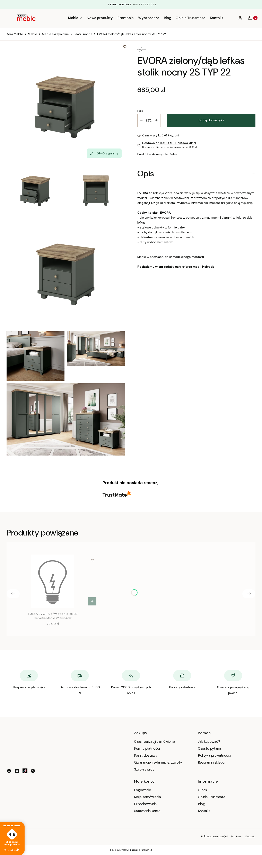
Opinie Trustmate (211, 797)
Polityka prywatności (214, 755)
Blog (201, 804)
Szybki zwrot (144, 769)
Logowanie (142, 790)
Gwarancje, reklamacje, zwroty (158, 762)
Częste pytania (209, 748)
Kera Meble (15, 34)
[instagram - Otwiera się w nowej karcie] (17, 770)
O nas (202, 790)
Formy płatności (147, 748)
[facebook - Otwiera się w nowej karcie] (9, 770)
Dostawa (236, 836)
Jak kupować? (209, 741)
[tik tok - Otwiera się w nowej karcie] (25, 770)
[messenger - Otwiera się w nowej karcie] (32, 770)
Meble (32, 34)
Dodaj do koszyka (211, 120)
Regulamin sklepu (211, 762)
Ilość (140, 110)
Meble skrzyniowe (55, 34)
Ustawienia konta (147, 811)
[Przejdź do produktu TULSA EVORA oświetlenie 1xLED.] (53, 581)
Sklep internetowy (129, 849)
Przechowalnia (145, 804)
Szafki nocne (83, 34)
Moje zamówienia (147, 797)
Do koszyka (92, 601)
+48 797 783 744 (145, 4)
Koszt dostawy (145, 755)
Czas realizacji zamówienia (154, 741)
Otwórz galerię (107, 153)
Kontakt (204, 811)
